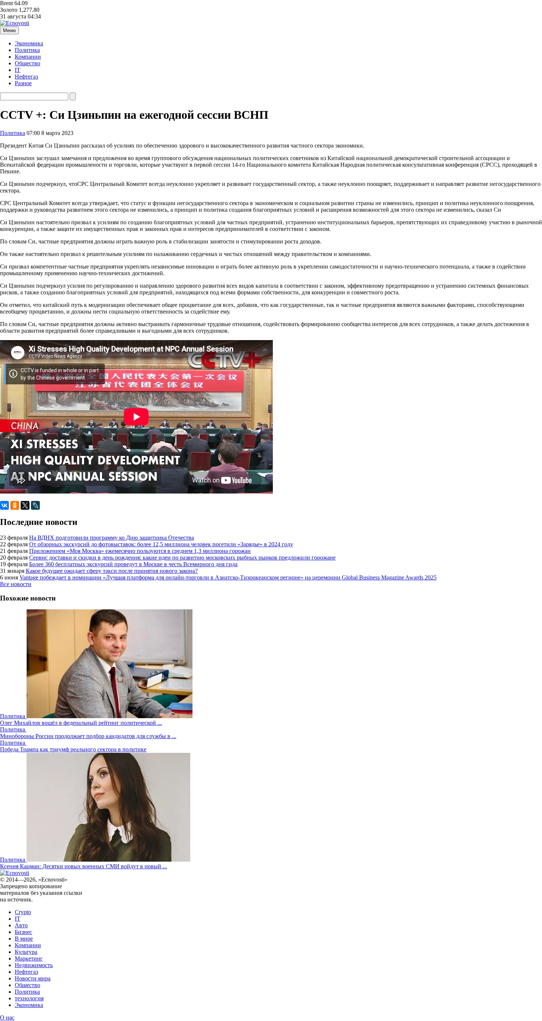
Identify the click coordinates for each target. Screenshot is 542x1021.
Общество (27, 63)
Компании (28, 56)
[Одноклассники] (14, 505)
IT (17, 70)
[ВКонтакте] (4, 505)
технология (29, 998)
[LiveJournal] (35, 505)
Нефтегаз (26, 76)
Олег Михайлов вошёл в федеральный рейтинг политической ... (81, 723)
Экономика (29, 43)
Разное (23, 83)
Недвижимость (34, 965)
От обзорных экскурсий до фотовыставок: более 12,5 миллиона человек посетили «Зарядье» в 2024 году (161, 544)
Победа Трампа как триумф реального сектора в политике (73, 749)
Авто (21, 925)
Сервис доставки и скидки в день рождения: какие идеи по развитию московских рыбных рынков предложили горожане (182, 557)
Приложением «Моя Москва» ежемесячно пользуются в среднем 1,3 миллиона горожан (140, 551)
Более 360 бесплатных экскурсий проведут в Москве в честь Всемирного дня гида (133, 564)
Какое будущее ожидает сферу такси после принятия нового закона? (112, 571)
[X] (25, 505)
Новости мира (33, 978)
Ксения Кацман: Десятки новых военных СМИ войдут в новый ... (83, 866)
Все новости (15, 584)
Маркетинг (29, 958)
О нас (7, 1017)
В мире (24, 938)
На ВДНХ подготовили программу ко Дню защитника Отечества (111, 537)
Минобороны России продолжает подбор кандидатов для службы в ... (88, 736)
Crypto (23, 912)
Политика (27, 50)
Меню (9, 30)
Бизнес (23, 932)
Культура (26, 952)
